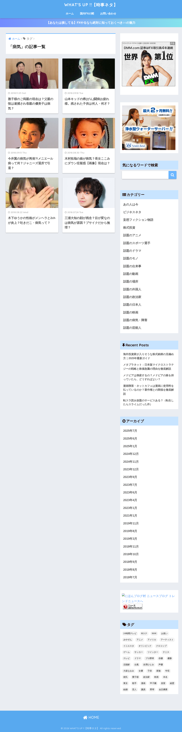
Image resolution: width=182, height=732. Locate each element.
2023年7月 (130, 485)
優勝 (169, 658)
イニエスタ (128, 646)
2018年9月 (130, 562)
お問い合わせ (108, 13)
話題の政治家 (132, 297)
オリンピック (145, 646)
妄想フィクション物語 (138, 219)
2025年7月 (130, 430)
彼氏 (125, 677)
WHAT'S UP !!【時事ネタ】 (91, 4)
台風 (136, 664)
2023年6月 (130, 492)
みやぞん (127, 639)
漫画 (143, 683)
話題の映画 (130, 312)
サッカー (138, 652)
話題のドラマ (132, 250)
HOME (93, 717)
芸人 (134, 689)
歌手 (134, 683)
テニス (166, 652)
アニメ (139, 639)
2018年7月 (130, 577)
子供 (150, 671)
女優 (141, 671)
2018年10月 (131, 554)
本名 (165, 677)
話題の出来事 (132, 266)
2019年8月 (130, 531)
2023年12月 (131, 469)
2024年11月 (131, 461)
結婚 (125, 689)
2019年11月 (131, 523)
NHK (154, 633)
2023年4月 (130, 500)
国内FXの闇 (87, 13)
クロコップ (161, 646)
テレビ (126, 658)
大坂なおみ (128, 671)
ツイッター (153, 652)
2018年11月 (131, 546)
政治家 (146, 677)
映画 (156, 677)
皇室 (163, 683)
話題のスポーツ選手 (136, 243)
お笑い (164, 633)
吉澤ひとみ (148, 664)
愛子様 (135, 677)
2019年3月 (130, 538)
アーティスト (167, 639)
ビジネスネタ (132, 212)
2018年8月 (130, 569)
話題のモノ (130, 258)
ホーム (70, 13)
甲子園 (153, 683)
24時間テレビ (129, 633)
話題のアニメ (132, 235)
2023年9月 (130, 477)
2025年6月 (130, 438)
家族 (158, 671)
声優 (161, 664)
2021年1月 (130, 515)
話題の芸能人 (132, 327)
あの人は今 (130, 204)
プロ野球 (149, 658)
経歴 (172, 683)
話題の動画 (130, 274)
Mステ (144, 633)
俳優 (161, 658)
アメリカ (152, 639)
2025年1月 (130, 446)
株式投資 (129, 227)
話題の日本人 (132, 304)
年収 (167, 671)
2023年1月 (130, 508)
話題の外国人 (132, 289)
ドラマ (137, 658)
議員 (143, 689)
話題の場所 (130, 281)
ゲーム (126, 652)
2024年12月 (131, 454)
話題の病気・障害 (135, 320)
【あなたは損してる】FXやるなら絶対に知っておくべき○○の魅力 (91, 22)
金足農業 (163, 689)
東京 (125, 683)
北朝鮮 (126, 664)
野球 (152, 689)
